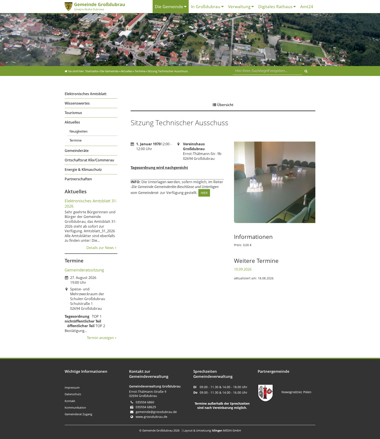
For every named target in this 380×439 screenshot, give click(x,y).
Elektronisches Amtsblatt (85, 93)
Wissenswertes (77, 103)
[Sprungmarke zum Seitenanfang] (364, 417)
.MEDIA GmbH (226, 430)
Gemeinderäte (77, 150)
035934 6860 (145, 402)
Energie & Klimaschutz (83, 169)
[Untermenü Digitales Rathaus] (295, 7)
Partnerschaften (78, 179)
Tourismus (73, 112)
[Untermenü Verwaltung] (253, 7)
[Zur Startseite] (99, 6)
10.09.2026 (243, 269)
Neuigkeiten (78, 131)
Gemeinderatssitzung (84, 270)
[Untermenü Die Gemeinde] (186, 7)
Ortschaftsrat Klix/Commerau (89, 160)
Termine (75, 140)
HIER (204, 193)
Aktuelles (72, 122)
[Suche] (306, 70)
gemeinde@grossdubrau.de (156, 412)
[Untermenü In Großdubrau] (223, 7)
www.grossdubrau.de (151, 417)
